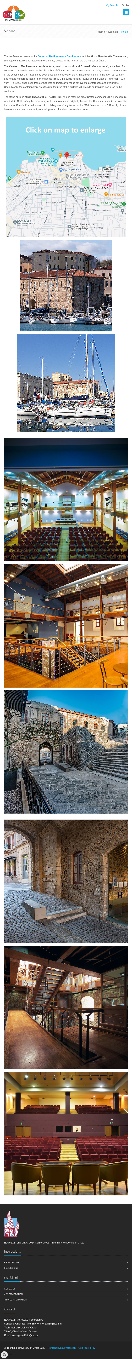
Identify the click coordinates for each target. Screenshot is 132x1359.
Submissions (11, 1267)
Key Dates (9, 1288)
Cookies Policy (86, 1347)
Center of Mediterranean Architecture (59, 56)
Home (101, 31)
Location (113, 31)
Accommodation (13, 1294)
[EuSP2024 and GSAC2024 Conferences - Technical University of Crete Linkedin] (127, 5)
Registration (11, 1262)
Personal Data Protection (62, 1347)
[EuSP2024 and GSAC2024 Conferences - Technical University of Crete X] (123, 5)
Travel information (15, 1299)
